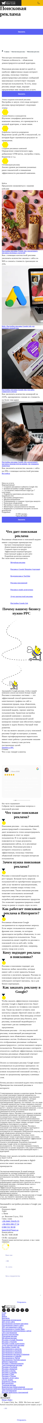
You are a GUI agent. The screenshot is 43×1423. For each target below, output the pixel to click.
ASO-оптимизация (9, 1391)
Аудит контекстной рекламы (21, 596)
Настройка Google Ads (19, 603)
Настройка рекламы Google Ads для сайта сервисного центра (18, 391)
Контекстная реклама (18, 52)
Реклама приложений (18, 583)
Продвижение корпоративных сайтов (16, 1331)
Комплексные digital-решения (13, 1387)
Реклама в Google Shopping (12, 1340)
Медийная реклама (17, 562)
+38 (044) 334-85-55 (10, 1221)
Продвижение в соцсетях (12, 1349)
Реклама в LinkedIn (9, 1372)
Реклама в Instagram (9, 1369)
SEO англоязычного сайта (12, 1327)
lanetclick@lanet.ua (10, 1230)
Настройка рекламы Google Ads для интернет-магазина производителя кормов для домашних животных (20, 464)
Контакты (6, 1318)
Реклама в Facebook (9, 1367)
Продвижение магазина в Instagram (15, 1354)
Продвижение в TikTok (11, 1358)
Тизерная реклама (9, 1385)
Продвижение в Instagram (12, 1353)
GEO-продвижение (9, 1333)
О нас (4, 1313)
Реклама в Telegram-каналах (13, 1363)
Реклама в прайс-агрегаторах (21, 590)
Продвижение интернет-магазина (15, 1324)
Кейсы (4, 1316)
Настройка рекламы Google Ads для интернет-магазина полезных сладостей (20, 252)
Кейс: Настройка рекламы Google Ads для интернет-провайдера (18, 327)
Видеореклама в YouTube (20, 576)
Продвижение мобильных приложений (17, 1389)
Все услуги (5, 1398)
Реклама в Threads (9, 1376)
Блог (4, 1314)
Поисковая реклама (9, 1336)
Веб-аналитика (8, 1383)
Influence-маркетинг (9, 1362)
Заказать (21, 32)
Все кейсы (6, 473)
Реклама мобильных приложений (15, 1392)
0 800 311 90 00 (8, 1227)
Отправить (21, 1420)
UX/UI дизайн (7, 1380)
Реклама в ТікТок (8, 1371)
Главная (6, 52)
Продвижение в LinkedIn (11, 1356)
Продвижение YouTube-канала (14, 1360)
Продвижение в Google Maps (13, 1329)
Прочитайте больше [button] (12, 794)
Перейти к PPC (8, 748)
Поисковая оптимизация (11, 1320)
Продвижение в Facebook (12, 1351)
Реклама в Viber (8, 1374)
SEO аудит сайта (8, 1322)
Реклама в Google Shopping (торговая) (25, 569)
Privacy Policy (7, 1400)
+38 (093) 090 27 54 (10, 1224)
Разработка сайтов (9, 1381)
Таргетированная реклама (12, 1365)
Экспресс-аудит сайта (10, 1378)
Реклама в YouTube (9, 1342)
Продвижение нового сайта (13, 1325)
